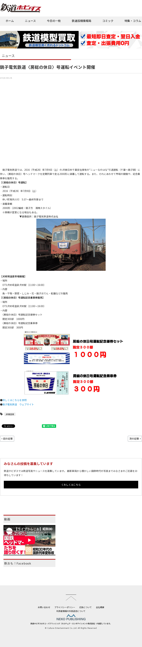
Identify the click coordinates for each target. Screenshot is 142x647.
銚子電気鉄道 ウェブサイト (18, 404)
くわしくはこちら (71, 484)
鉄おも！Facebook (17, 563)
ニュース (30, 21)
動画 (7, 519)
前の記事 (8, 438)
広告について (85, 607)
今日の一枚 (54, 21)
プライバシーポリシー (64, 607)
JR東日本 (10, 414)
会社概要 (100, 607)
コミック (107, 21)
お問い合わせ (44, 607)
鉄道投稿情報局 (81, 21)
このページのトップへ (71, 597)
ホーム (10, 21)
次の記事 (134, 438)
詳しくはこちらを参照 (14, 400)
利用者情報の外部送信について (71, 610)
